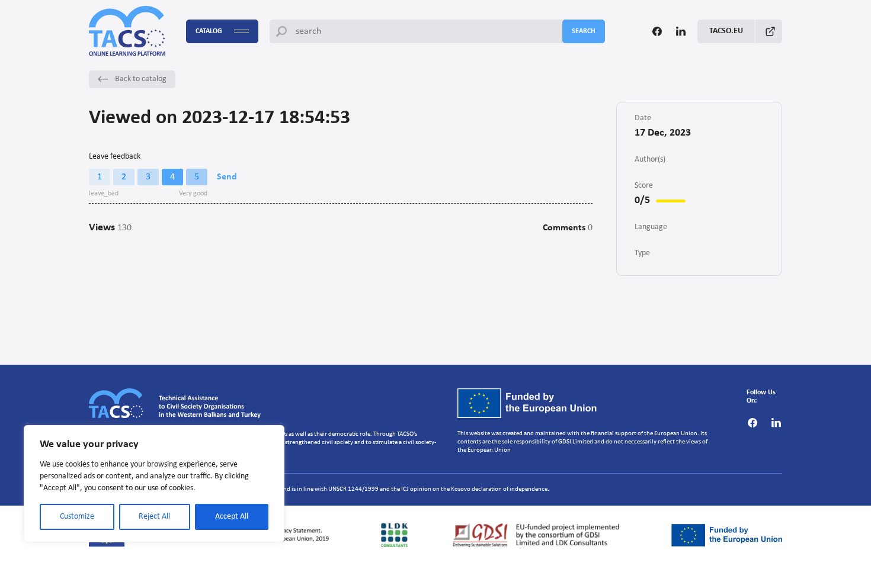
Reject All (154, 516)
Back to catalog (140, 79)
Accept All (231, 516)
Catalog (209, 31)
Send (227, 177)
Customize (77, 516)
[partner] (394, 535)
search (583, 31)
